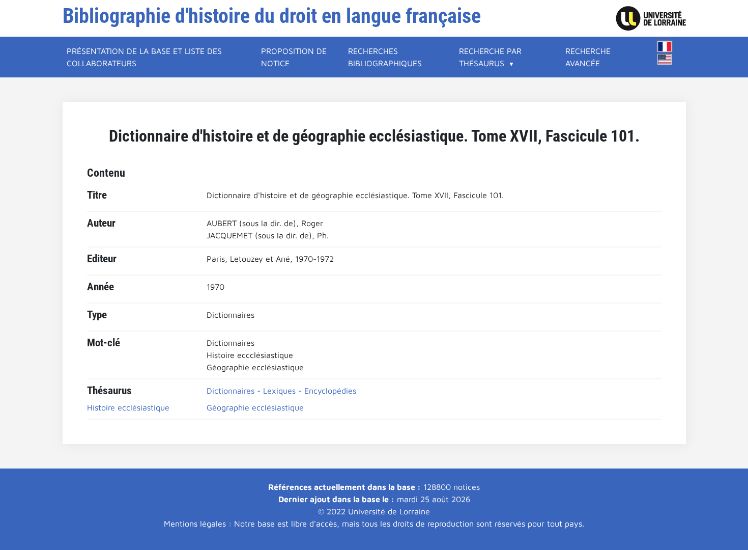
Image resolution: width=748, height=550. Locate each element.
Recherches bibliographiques (385, 57)
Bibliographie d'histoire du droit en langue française (272, 16)
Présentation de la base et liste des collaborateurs (144, 57)
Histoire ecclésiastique (128, 407)
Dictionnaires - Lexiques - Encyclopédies (281, 390)
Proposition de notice (294, 57)
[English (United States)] (664, 59)
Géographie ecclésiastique (255, 407)
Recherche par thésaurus (490, 57)
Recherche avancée (588, 57)
